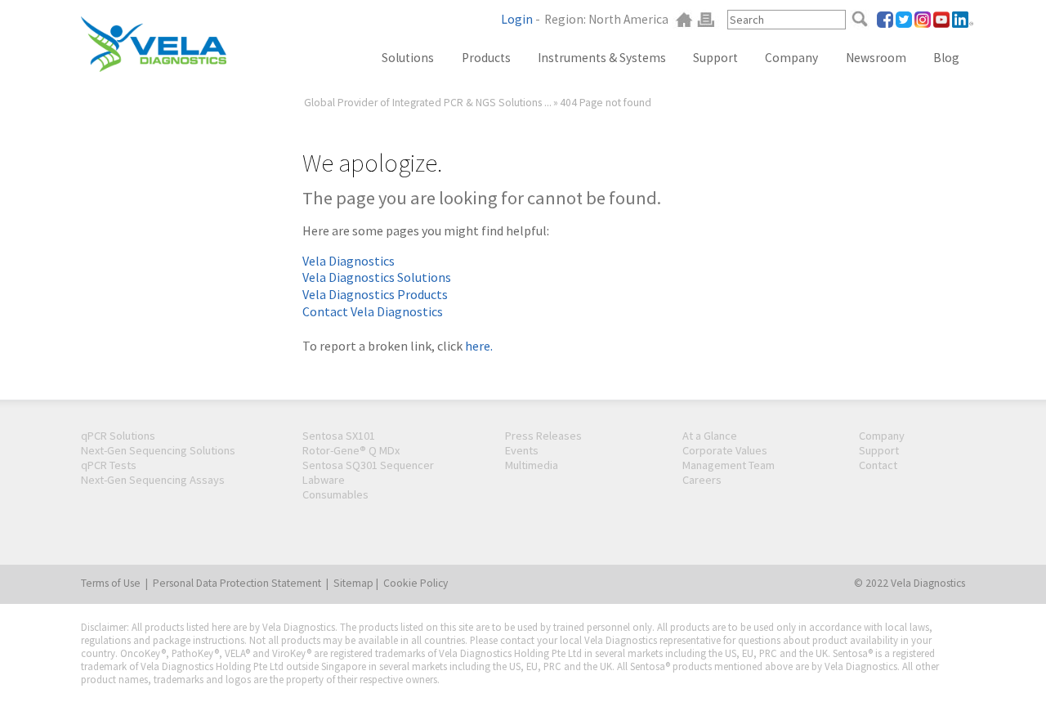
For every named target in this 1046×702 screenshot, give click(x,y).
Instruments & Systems (602, 57)
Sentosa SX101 (338, 435)
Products (486, 57)
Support (715, 57)
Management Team (728, 465)
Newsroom (876, 57)
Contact (878, 465)
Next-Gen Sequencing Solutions (158, 450)
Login (517, 19)
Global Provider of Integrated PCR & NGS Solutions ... (428, 103)
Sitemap (353, 583)
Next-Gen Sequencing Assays (153, 479)
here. (479, 346)
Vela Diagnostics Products (375, 294)
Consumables (335, 494)
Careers (702, 479)
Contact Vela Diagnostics (372, 311)
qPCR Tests (108, 465)
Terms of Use (111, 583)
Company (791, 57)
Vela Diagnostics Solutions (376, 277)
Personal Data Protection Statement (237, 583)
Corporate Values (724, 450)
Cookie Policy (415, 583)
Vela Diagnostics (348, 261)
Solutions (408, 57)
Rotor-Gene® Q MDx (351, 450)
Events (522, 450)
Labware (323, 479)
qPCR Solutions (118, 435)
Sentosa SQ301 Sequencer (368, 465)
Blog (946, 57)
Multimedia (531, 465)
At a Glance (709, 435)
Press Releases (543, 435)
